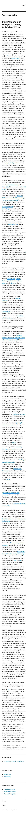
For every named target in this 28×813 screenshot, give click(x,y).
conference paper (7, 206)
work (9, 749)
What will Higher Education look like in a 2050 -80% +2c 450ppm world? (13, 198)
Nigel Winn (7, 774)
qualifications (16, 747)
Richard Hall (6, 187)
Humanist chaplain (9, 794)
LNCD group (15, 58)
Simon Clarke (11, 278)
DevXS (8, 479)
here (15, 560)
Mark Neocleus (12, 281)
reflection (23, 747)
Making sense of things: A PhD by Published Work (11, 25)
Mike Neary (13, 283)
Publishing (10, 747)
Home (4, 801)
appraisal (4, 747)
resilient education (12, 185)
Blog (13, 745)
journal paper (6, 209)
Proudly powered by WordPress (11, 810)
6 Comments (19, 749)
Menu (23, 5)
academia (18, 745)
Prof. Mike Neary (13, 224)
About (4, 805)
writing (13, 749)
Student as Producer (19, 414)
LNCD (14, 442)
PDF (8, 689)
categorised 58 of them (12, 163)
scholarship (5, 749)
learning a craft (7, 519)
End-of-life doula (9, 789)
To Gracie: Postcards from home (14, 761)
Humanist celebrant (10, 791)
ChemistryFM (6, 311)
